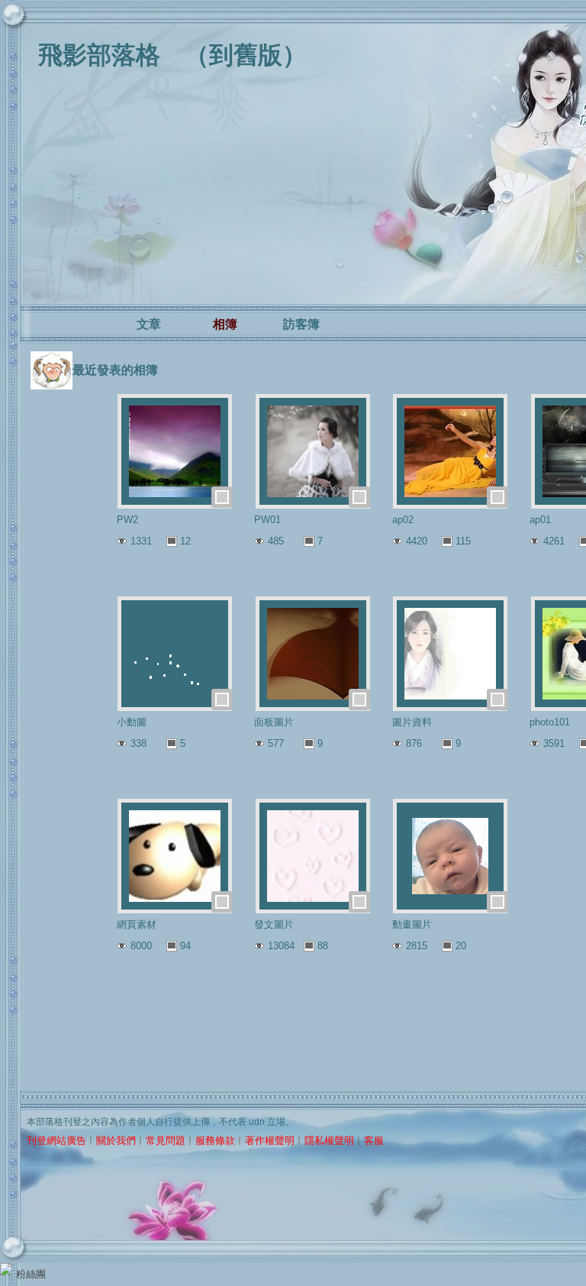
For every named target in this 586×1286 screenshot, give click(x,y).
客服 (374, 1140)
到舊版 (245, 55)
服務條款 (215, 1140)
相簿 (225, 324)
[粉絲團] (6, 1269)
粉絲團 (31, 1274)
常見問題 (165, 1140)
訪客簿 (301, 324)
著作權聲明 (270, 1140)
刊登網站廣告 (56, 1140)
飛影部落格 (99, 55)
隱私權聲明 (329, 1140)
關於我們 (116, 1140)
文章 (149, 324)
